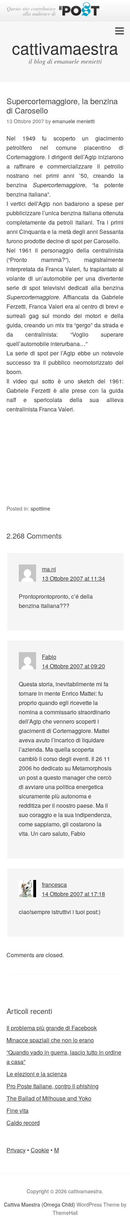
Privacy (16, 1150)
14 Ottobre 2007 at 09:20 (73, 666)
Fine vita (17, 1110)
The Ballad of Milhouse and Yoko (48, 1098)
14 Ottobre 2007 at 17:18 (73, 894)
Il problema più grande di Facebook (51, 1028)
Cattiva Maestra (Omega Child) (39, 1204)
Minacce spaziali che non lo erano (50, 1040)
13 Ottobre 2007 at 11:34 (73, 578)
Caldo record (23, 1123)
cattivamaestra (65, 47)
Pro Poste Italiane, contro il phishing (52, 1086)
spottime (40, 508)
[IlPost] (79, 10)
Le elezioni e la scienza (36, 1074)
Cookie (40, 1150)
